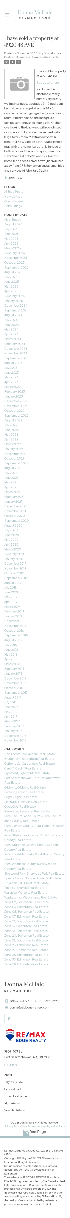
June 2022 (11, 430)
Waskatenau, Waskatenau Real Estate (30, 897)
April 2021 (11, 487)
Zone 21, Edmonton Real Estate (26, 940)
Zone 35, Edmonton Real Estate (26, 959)
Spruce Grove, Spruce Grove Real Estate (32, 878)
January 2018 (13, 673)
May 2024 (11, 329)
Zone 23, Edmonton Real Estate (26, 945)
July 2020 (11, 530)
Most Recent (13, 219)
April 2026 (11, 243)
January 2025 (13, 301)
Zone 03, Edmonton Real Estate (26, 907)
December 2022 (15, 401)
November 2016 (15, 740)
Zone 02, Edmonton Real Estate (26, 902)
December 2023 (15, 348)
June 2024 (11, 325)
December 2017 (15, 678)
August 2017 (12, 697)
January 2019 (13, 616)
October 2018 (14, 630)
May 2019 (10, 597)
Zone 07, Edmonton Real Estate (26, 916)
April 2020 (11, 544)
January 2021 (13, 501)
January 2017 (13, 731)
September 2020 (16, 520)
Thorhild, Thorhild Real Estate (24, 888)
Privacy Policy (13, 1126)
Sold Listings (13, 206)
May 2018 (11, 654)
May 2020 (11, 539)
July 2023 (10, 368)
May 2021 (11, 482)
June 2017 (11, 707)
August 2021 (13, 468)
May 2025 (11, 286)
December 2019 (15, 563)
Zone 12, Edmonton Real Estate (26, 921)
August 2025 (13, 272)
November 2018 (15, 626)
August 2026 (13, 224)
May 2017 (10, 712)
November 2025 (15, 258)
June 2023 (11, 372)
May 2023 (11, 377)
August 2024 (13, 315)
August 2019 (12, 583)
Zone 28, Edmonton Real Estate (26, 955)
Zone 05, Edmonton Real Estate (26, 911)
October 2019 (14, 573)
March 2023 (12, 387)
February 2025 (14, 296)
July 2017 (10, 702)
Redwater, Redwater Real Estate (27, 811)
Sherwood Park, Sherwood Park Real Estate (34, 873)
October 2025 (14, 262)
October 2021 (14, 458)
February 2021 (14, 497)
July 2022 (11, 425)
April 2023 (11, 382)
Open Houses (14, 201)
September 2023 (16, 358)
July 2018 (10, 645)
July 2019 (10, 587)
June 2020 (11, 535)
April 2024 (11, 334)
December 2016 (15, 736)
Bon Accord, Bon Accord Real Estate (37, 56)
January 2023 (13, 396)
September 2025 (16, 267)
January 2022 (13, 449)
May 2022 (11, 434)
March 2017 (12, 721)
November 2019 (15, 568)
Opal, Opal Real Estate (20, 806)
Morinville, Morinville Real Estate (25, 802)
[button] (8, 1018)
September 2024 (16, 310)
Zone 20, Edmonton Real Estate (26, 935)
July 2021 (10, 473)
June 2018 (11, 649)
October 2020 (14, 516)
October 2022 (14, 410)
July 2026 (10, 229)
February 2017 (14, 726)
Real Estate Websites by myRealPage (43, 1126)
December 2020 (15, 506)
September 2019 (16, 578)
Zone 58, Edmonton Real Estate (26, 964)
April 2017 (10, 716)
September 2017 (16, 692)
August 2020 (13, 525)
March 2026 (12, 248)
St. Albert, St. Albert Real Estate (26, 883)
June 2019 (11, 592)
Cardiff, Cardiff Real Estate (22, 768)
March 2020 (12, 549)
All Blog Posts (13, 191)
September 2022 (16, 415)
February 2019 (14, 611)
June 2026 (11, 234)
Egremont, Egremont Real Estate (27, 773)
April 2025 (11, 291)
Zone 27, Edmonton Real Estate (26, 950)
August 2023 (13, 363)
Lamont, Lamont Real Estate (24, 792)
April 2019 (10, 602)
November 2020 (15, 511)
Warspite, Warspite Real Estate (25, 892)
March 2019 (12, 607)
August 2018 (13, 640)
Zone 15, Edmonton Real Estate (26, 931)
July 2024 (11, 320)
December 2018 (15, 621)
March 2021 (12, 492)
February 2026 (14, 253)
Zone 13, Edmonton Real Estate (26, 926)
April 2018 (11, 659)
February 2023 (14, 391)
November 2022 (15, 406)
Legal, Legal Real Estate (21, 797)
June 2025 (11, 281)
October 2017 (14, 688)
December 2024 (15, 305)
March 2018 (12, 664)
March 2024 (12, 339)
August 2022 (13, 420)
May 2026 (11, 239)
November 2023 (15, 353)
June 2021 (11, 478)
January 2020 (13, 559)
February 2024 (14, 344)
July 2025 (11, 277)
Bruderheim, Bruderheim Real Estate (29, 759)
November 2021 (15, 454)
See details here (47, 82)
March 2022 (12, 444)
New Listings (13, 196)
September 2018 (16, 635)
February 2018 (14, 669)
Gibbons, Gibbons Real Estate (25, 787)
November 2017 (15, 683)
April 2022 (11, 439)
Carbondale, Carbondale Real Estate (29, 763)
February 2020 (14, 554)
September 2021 (16, 463)
